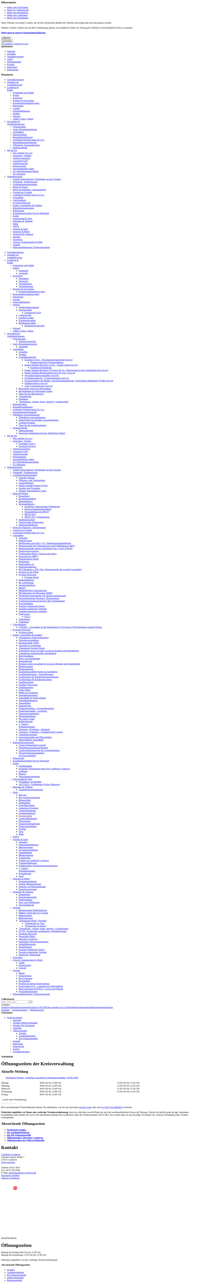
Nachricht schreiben (10, 1175)
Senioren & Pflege (21, 231)
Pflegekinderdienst (27, 716)
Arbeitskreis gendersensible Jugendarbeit (37, 653)
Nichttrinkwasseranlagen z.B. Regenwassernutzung (42, 595)
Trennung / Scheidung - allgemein (34, 729)
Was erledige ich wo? (22, 153)
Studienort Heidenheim (41, 367)
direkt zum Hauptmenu (17, 12)
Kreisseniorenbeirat (27, 881)
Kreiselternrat (25, 873)
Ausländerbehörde (27, 1036)
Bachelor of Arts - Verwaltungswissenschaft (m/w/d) (48, 360)
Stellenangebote (20, 148)
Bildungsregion (26, 666)
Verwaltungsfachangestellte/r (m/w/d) (41, 375)
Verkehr (16, 244)
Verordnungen (25, 284)
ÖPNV (16, 226)
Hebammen (24, 561)
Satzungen (23, 281)
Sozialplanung (25, 947)
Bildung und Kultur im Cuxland (33, 913)
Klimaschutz (18, 210)
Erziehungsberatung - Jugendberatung (36, 674)
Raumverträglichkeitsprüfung (37, 509)
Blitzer (22, 973)
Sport (21, 876)
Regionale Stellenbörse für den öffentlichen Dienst (42, 433)
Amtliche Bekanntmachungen (15, 1007)
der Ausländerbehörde (18, 1132)
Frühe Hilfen (24, 690)
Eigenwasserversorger (29, 551)
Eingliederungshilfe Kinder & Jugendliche (38, 671)
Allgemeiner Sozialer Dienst (32, 648)
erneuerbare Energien (28, 808)
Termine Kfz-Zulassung (24, 1025)
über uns (23, 795)
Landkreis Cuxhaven (10, 1154)
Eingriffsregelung (27, 805)
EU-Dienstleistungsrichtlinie (26, 171)
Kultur (16, 216)
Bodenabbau (24, 803)
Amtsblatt (23, 346)
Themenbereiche (14, 176)
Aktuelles (11, 54)
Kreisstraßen (24, 981)
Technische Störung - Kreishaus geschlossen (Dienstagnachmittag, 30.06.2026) (42, 1077)
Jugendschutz (25, 706)
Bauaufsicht (24, 496)
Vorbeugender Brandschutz (31, 522)
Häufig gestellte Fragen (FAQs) (33, 485)
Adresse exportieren (10, 1178)
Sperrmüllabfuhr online (23, 168)
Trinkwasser (24, 614)
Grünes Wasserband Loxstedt (32, 745)
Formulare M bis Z (27, 446)
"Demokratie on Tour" (34, 923)
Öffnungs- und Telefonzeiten (32, 480)
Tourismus (17, 239)
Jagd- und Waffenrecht (29, 902)
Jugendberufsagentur (28, 695)
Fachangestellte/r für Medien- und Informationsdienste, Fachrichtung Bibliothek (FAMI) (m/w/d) (68, 381)
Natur (15, 224)
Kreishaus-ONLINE (38, 1007)
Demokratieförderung (28, 844)
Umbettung (24, 622)
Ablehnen (6, 38)
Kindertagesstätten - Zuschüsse (33, 711)
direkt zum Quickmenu (17, 7)
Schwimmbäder (26, 603)
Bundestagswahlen (27, 323)
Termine (22, 354)
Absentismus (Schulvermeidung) (34, 637)
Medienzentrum (26, 855)
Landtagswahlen (26, 318)
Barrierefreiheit (20, 134)
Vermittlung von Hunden (30, 782)
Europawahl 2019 (32, 312)
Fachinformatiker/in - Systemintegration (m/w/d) (46, 378)
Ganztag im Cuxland (22, 192)
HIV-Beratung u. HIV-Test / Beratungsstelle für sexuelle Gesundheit (50, 569)
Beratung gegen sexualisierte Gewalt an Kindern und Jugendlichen (49, 664)
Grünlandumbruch (27, 813)
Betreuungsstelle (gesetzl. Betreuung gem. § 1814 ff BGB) (46, 548)
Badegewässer (25, 540)
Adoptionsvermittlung (29, 640)
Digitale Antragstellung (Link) (32, 491)
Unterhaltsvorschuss (28, 734)
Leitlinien (23, 771)
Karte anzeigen (8, 1162)
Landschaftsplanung (28, 818)
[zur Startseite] (14, 44)
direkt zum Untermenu (17, 15)
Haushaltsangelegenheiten (25, 142)
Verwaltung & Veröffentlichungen (16, 122)
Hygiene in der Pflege (29, 572)
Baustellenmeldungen (23, 137)
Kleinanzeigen (19, 166)
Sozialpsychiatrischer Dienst (32, 606)
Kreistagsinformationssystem (26, 103)
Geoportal (23, 273)
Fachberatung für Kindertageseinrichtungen (39, 677)
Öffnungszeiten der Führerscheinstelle (25, 1140)
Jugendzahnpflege (27, 585)
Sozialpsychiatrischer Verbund (32, 609)
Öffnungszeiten (14, 62)
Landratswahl (25, 315)
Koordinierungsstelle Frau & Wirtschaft (31, 213)
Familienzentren (26, 687)
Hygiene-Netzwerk (21, 203)
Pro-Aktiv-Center (27, 719)
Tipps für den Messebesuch (31, 394)
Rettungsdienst (25, 900)
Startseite (11, 51)
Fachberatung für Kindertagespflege (35, 679)
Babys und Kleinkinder (29, 658)
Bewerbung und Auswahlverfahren (35, 388)
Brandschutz (24, 894)
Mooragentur (25, 821)
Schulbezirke (25, 858)
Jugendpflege (25, 703)
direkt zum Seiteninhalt (17, 18)
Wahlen (16, 113)
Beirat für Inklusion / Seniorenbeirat (29, 189)
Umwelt (22, 968)
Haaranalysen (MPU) (28, 556)
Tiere (21, 831)
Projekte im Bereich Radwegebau (34, 983)
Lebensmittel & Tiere (22, 218)
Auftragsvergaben (27, 422)
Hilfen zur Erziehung (28, 692)
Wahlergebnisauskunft (29, 307)
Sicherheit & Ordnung (23, 234)
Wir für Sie (12, 150)
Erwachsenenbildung (28, 850)
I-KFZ (10, 59)
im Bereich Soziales (16, 1130)
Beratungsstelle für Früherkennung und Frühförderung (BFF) (47, 546)
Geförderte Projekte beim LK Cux (28, 140)
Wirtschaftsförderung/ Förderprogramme (31, 247)
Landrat (16, 108)
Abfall (21, 962)
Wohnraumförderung (28, 525)
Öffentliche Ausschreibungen (26, 145)
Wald (21, 834)
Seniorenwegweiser (28, 889)
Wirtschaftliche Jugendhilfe (31, 740)
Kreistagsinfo (83, 1007)
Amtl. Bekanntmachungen (25, 129)
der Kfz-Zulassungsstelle (19, 1135)
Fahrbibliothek (25, 766)
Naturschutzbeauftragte (29, 824)
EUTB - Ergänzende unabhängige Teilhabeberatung (43, 931)
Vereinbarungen (26, 286)
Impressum (12, 67)
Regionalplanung (26, 504)
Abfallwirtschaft (20, 163)
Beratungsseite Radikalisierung (33, 910)
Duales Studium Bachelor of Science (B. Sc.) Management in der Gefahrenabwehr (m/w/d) (66, 370)
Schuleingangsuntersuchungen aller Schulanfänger (42, 601)
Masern (22, 588)
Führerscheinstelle (15, 1277)
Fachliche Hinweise (28, 934)
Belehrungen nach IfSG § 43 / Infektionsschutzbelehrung (45, 543)
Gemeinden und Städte (23, 92)
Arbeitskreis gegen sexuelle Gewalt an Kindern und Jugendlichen (49, 650)
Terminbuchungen (15, 56)
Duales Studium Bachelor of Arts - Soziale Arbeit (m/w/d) (51, 365)
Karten (16, 95)
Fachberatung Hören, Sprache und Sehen (38, 554)
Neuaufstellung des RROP (36, 512)
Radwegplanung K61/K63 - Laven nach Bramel (41, 989)
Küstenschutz (25, 965)
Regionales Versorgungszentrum (33, 941)
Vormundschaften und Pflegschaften (35, 737)
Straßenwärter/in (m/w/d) (35, 383)
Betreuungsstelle (14, 1280)
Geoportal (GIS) (20, 161)
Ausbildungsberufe (27, 357)
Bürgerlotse (18, 106)
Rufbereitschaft (26, 721)
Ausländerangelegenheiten (25, 184)
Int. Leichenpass (26, 582)
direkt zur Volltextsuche (18, 10)
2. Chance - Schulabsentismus (27, 725)
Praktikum (23, 399)
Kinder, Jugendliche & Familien (27, 205)
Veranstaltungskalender (29, 776)
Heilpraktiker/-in (26, 564)
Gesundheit (18, 197)
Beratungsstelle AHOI (29, 643)
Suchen (16, 1049)
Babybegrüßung (26, 656)
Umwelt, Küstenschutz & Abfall (27, 242)
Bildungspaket (25, 915)
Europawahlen (25, 310)
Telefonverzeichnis (21, 158)
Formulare (108, 1007)
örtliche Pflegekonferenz (30, 884)
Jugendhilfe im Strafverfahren (32, 698)
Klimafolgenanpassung (23, 208)
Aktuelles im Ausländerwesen (14, 83)
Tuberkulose (24, 619)
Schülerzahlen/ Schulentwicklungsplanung (38, 865)
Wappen (16, 116)
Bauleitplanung (26, 501)
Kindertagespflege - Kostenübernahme (36, 708)
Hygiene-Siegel (31, 577)
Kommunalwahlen (27, 320)
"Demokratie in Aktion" (35, 926)
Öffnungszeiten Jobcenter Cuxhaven (25, 1137)
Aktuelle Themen (27, 477)
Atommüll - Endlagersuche (25, 182)
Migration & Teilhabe (23, 221)
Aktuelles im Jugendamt (30, 645)
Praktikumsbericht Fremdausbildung (47, 362)
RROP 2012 (30, 514)
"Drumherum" (25, 396)
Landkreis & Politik (13, 88)
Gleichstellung (19, 200)
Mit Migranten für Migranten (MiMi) (35, 593)
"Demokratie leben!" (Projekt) (32, 920)
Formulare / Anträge (22, 155)
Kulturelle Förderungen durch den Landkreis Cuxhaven (44, 768)
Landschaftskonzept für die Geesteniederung (39, 750)
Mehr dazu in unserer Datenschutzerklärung (23, 32)
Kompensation (25, 816)
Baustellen (72, 1007)
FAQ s (27, 616)
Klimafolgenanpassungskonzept (33, 747)
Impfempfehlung (26, 580)
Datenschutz (12, 69)
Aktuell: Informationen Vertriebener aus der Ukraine (37, 179)
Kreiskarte (23, 270)
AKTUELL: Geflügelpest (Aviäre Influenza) (39, 784)
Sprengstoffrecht (26, 905)
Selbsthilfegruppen (27, 944)
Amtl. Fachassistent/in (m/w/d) (38, 386)
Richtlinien (24, 278)
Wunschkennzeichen (28, 991)
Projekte (22, 829)
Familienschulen (26, 682)
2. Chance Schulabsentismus (27, 869)
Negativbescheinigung (29, 713)
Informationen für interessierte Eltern (35, 391)
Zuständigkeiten (26, 483)
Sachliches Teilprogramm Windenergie (42, 506)
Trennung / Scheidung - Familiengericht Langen (41, 732)
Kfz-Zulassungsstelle (28, 1038)
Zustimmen (7, 41)
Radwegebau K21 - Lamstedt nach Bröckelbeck (41, 986)
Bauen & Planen (20, 187)
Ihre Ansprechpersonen (29, 797)
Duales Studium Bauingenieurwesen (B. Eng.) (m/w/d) (49, 373)
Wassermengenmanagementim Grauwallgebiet (31, 754)
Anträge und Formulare (29, 488)
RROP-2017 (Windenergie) (37, 517)
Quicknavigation (19, 1010)
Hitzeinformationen (27, 567)
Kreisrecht (17, 98)
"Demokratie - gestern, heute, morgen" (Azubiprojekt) (43, 401)
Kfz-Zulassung (25, 978)
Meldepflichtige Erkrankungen (33, 590)
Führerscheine (25, 976)
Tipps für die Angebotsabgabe (32, 425)
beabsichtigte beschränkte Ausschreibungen (39, 420)
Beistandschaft (25, 661)
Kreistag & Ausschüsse (23, 100)
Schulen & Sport (20, 229)
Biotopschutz (25, 800)
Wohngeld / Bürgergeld (29, 955)
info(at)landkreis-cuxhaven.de (22, 1173)
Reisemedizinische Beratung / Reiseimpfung (39, 598)
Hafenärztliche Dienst (29, 559)
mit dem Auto (85, 1107)
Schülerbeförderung (28, 863)
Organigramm (19, 127)
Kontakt (10, 64)
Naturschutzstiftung (28, 826)
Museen (22, 774)
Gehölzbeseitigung (27, 810)
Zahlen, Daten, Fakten (23, 119)
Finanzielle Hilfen (27, 936)
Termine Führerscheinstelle (25, 1023)
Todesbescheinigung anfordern (33, 611)
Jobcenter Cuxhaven (28, 939)
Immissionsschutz (27, 519)
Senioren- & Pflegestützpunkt (32, 886)
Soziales (16, 237)
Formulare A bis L (27, 443)
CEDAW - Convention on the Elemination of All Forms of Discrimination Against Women (60, 627)
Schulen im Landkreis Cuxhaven (34, 860)
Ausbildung (18, 132)
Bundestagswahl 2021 (34, 325)
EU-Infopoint (19, 174)
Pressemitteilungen (21, 111)
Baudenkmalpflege (27, 498)
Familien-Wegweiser (28, 685)
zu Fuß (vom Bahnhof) (112, 1107)
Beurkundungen (26, 669)
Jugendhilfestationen (28, 700)
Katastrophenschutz (28, 897)
